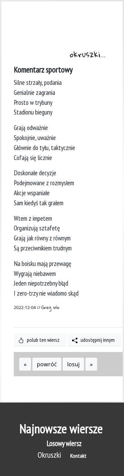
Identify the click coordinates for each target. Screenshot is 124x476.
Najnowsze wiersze (61, 428)
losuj (73, 364)
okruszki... (87, 55)
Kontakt (78, 455)
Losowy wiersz (64, 443)
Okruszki (49, 454)
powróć (47, 364)
